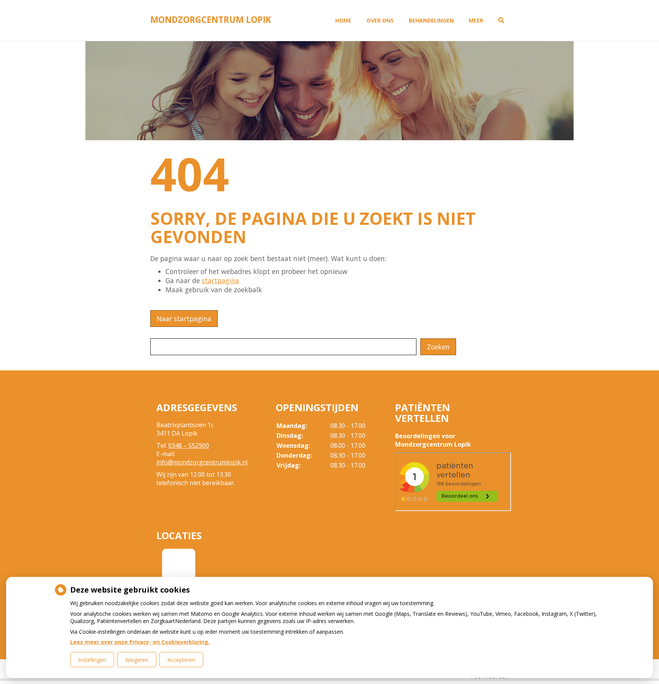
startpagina (220, 280)
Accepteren (181, 659)
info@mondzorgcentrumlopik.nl (202, 462)
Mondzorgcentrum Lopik (210, 20)
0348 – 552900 (188, 445)
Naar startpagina (184, 318)
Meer (476, 20)
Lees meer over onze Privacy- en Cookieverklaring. (140, 642)
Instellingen (92, 659)
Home (343, 20)
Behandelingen (431, 20)
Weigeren (136, 659)
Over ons (380, 20)
